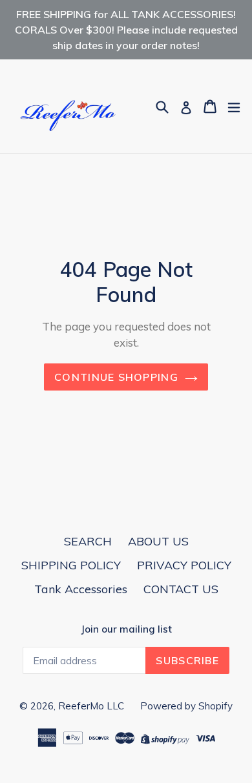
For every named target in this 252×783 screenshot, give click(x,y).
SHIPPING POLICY (71, 565)
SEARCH (88, 541)
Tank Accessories (80, 589)
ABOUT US (158, 541)
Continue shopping (116, 377)
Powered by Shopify (186, 706)
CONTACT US (180, 589)
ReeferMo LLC (91, 706)
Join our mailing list (126, 629)
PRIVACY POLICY (184, 565)
